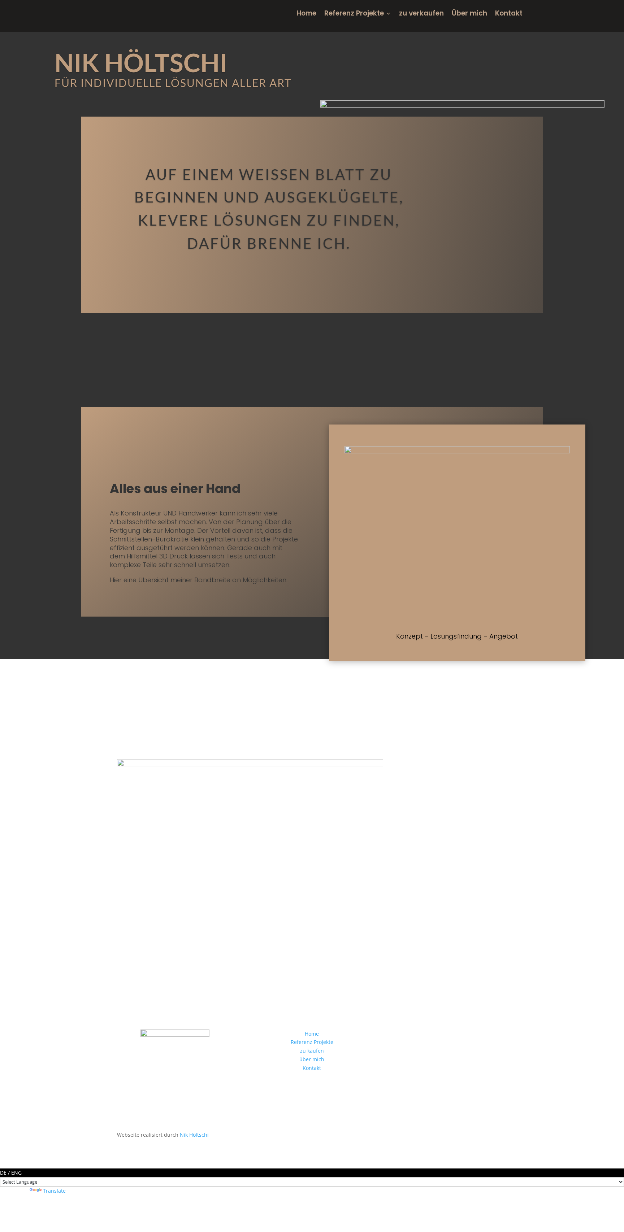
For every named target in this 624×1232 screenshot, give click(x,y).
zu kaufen (312, 1050)
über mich (311, 1059)
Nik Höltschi (194, 1134)
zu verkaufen (421, 14)
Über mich (469, 14)
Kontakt (509, 14)
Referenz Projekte (354, 14)
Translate (54, 1190)
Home (306, 14)
